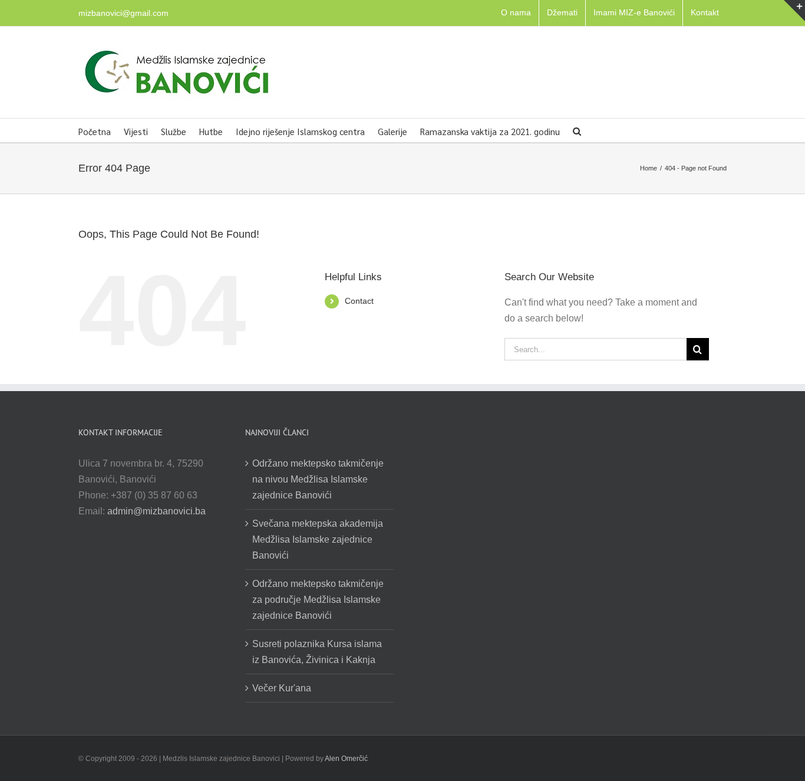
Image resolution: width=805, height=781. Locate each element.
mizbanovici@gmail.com (123, 13)
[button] (577, 130)
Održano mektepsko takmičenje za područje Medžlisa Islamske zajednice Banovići (318, 600)
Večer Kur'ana (281, 688)
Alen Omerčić (346, 758)
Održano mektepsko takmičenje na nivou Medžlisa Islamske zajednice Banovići (318, 479)
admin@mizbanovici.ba (156, 511)
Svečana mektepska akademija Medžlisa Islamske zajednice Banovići (317, 539)
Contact (359, 301)
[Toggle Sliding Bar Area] (794, 10)
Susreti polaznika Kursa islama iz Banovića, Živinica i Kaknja (317, 652)
